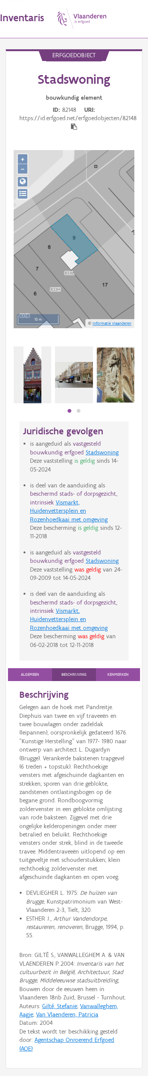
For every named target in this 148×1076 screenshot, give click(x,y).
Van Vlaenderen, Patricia (67, 1014)
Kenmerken (118, 674)
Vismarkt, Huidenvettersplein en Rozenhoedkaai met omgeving (69, 511)
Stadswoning (102, 452)
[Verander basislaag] (22, 194)
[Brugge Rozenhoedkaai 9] (32, 374)
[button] (69, 411)
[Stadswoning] (115, 375)
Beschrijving (74, 674)
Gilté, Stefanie (59, 1006)
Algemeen (30, 674)
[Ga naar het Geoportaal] (22, 181)
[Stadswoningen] (74, 375)
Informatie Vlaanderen (112, 323)
